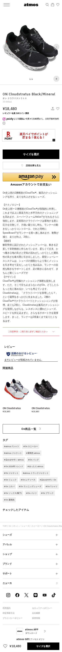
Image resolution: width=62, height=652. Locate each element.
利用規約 (7, 608)
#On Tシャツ (51, 486)
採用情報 (36, 618)
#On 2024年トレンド (13, 466)
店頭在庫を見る (33, 165)
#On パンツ (31, 493)
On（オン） (14, 526)
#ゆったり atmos (35, 466)
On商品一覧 (28, 429)
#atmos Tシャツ (11, 446)
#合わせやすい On (48, 479)
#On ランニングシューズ (30, 486)
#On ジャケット (11, 473)
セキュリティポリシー (42, 608)
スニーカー (36, 526)
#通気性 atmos (33, 453)
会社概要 (36, 613)
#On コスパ (9, 486)
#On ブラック (47, 493)
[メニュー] (7, 5)
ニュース (7, 583)
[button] (6, 47)
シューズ (25, 526)
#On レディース (28, 479)
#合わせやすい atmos (14, 459)
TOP (4, 526)
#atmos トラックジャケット (36, 473)
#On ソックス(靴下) (13, 493)
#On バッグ (33, 459)
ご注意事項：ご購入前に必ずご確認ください (28, 331)
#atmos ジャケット (13, 453)
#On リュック (10, 479)
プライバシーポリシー (12, 618)
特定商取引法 (9, 613)
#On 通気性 (9, 499)
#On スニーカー (30, 446)
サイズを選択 (31, 154)
